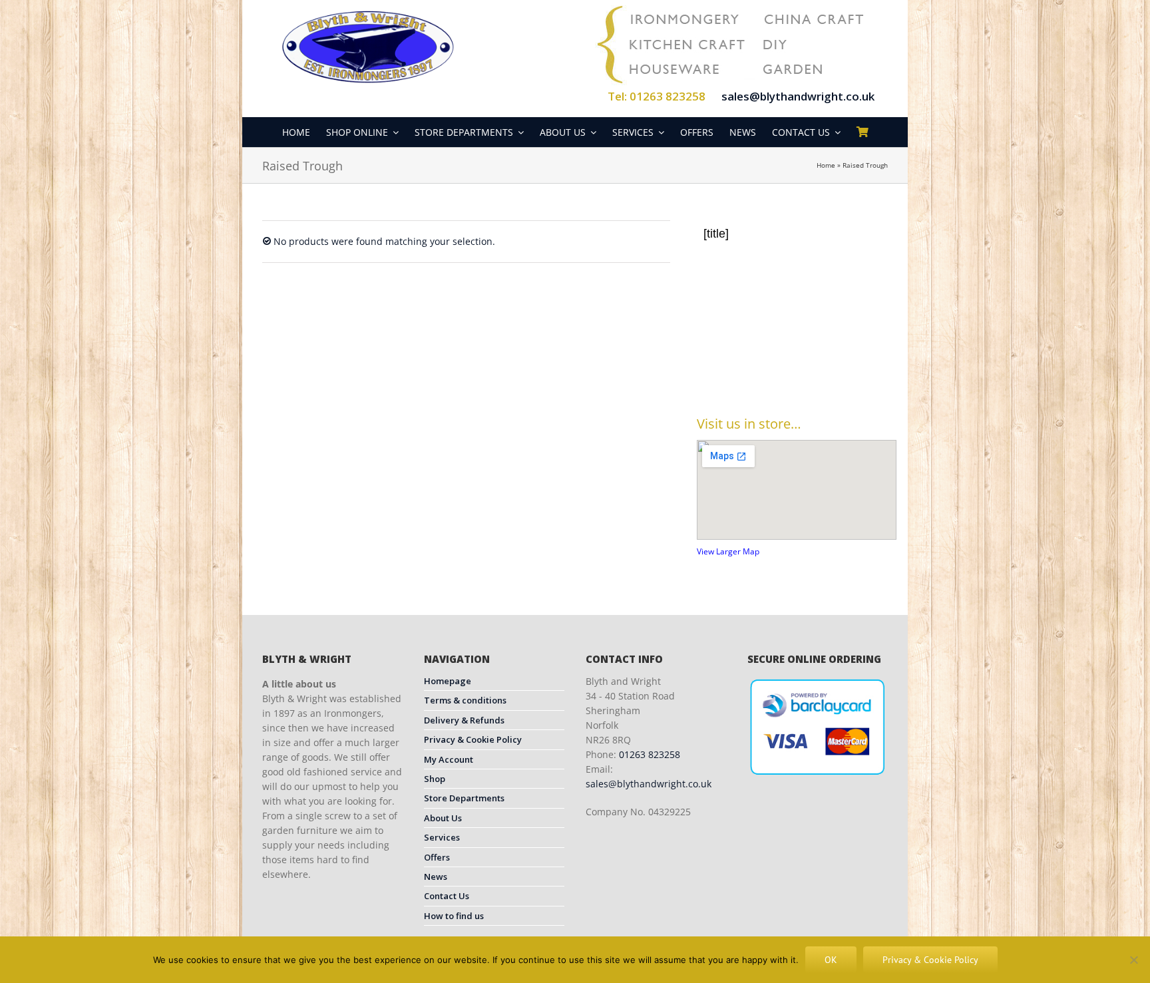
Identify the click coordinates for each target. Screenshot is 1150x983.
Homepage (447, 681)
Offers (437, 857)
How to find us (454, 916)
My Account (448, 759)
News (435, 877)
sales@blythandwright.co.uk (797, 96)
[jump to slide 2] (800, 371)
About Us (443, 818)
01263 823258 (649, 754)
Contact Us (446, 896)
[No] (1133, 959)
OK (831, 960)
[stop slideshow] (813, 371)
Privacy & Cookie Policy (473, 739)
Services (442, 837)
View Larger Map (728, 551)
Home (826, 165)
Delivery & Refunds (464, 720)
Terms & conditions (465, 700)
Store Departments (464, 798)
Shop (434, 779)
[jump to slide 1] (785, 371)
